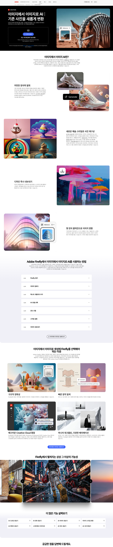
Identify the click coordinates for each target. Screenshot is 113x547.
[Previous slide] (23, 481)
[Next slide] (90, 481)
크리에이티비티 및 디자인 (24, 1)
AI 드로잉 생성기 (13, 521)
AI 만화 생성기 (37, 521)
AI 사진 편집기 (87, 526)
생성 (40, 1)
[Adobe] (16, 2)
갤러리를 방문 (74, 141)
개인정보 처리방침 (31, 45)
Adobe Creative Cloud (20, 4)
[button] (92, 2)
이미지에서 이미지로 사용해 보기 (57, 336)
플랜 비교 (54, 1)
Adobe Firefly (34, 1)
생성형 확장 (69, 139)
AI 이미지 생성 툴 (40, 94)
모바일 (50, 1)
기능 (32, 4)
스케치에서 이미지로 (39, 526)
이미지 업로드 (29, 34)
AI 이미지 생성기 (63, 521)
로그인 (95, 1)
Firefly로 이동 (86, 1)
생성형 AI (66, 60)
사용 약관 (24, 45)
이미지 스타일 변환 (88, 521)
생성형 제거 (84, 138)
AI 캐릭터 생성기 (13, 526)
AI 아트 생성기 (69, 134)
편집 (44, 1)
